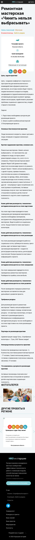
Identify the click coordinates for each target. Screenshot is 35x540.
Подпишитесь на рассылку (19, 483)
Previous (1, 397)
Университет (10, 511)
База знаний (10, 518)
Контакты (9, 528)
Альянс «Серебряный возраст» (17, 493)
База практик (10, 521)
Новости (10, 500)
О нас (8, 490)
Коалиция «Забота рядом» (16, 497)
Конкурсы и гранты (12, 514)
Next (33, 397)
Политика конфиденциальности (14, 478)
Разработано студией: (16, 533)
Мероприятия (10, 524)
